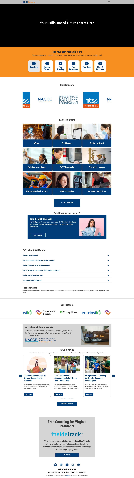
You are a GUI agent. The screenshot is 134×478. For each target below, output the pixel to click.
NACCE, (68, 475)
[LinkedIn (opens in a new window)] (78, 465)
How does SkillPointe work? (30, 255)
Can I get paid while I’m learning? (32, 280)
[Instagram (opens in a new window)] (73, 465)
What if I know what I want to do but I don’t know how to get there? (41, 270)
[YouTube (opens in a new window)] (55, 465)
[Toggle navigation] (109, 2)
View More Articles (67, 404)
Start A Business (100, 68)
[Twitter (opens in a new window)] (61, 465)
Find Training (60, 68)
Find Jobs (87, 67)
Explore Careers (47, 68)
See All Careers (67, 203)
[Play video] (95, 335)
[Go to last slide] (20, 376)
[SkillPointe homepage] (29, 2)
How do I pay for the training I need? (33, 275)
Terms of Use (82, 472)
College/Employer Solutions (67, 469)
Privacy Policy (73, 472)
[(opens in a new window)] (66, 100)
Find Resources (73, 68)
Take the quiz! (38, 235)
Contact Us (51, 472)
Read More (29, 394)
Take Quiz (34, 67)
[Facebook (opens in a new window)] (67, 465)
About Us (57, 472)
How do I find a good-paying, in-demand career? (36, 265)
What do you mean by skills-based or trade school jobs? (38, 260)
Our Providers (65, 472)
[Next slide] (113, 376)
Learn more (67, 455)
